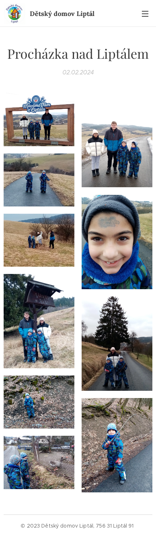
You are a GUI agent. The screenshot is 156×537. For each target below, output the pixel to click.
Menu (145, 13)
